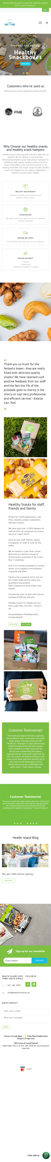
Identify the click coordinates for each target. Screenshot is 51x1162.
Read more (8, 880)
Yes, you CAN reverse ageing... (18, 874)
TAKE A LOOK (25, 812)
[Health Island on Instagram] (34, 984)
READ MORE (25, 64)
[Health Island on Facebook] (28, 984)
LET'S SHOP (26, 624)
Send (6, 1027)
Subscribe (39, 960)
